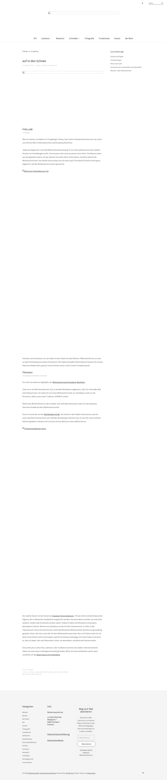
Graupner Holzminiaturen (63, 616)
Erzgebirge (50, 672)
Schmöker (73, 38)
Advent (32, 672)
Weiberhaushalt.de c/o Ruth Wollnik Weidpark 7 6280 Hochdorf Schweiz (55, 718)
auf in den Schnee (34, 61)
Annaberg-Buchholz (40, 672)
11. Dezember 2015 (27, 65)
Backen (25, 712)
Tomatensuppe (115, 60)
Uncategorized (27, 759)
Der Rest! (129, 38)
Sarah (39, 65)
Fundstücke (104, 38)
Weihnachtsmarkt (36, 674)
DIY (35, 38)
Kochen (25, 746)
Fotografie (89, 38)
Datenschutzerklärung (142, 3)
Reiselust (60, 38)
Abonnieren (86, 744)
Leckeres (45, 38)
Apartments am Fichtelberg (48, 654)
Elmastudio (91, 773)
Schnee (29, 674)
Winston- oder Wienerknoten (120, 70)
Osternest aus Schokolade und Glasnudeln (125, 67)
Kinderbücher (27, 739)
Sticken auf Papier (117, 56)
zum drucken (27, 762)
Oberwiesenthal (58, 672)
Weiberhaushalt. (34, 773)
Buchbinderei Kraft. (52, 414)
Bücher (25, 716)
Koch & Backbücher (29, 742)
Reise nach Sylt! (116, 64)
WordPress (70, 773)
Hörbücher (26, 735)
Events (117, 38)
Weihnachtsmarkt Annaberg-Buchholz (69, 382)
